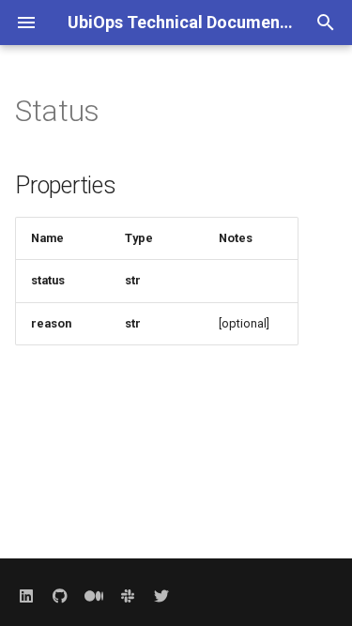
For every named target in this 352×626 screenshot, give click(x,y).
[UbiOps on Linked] (26, 596)
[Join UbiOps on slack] (128, 596)
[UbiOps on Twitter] (161, 596)
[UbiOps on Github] (60, 596)
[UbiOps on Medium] (94, 596)
